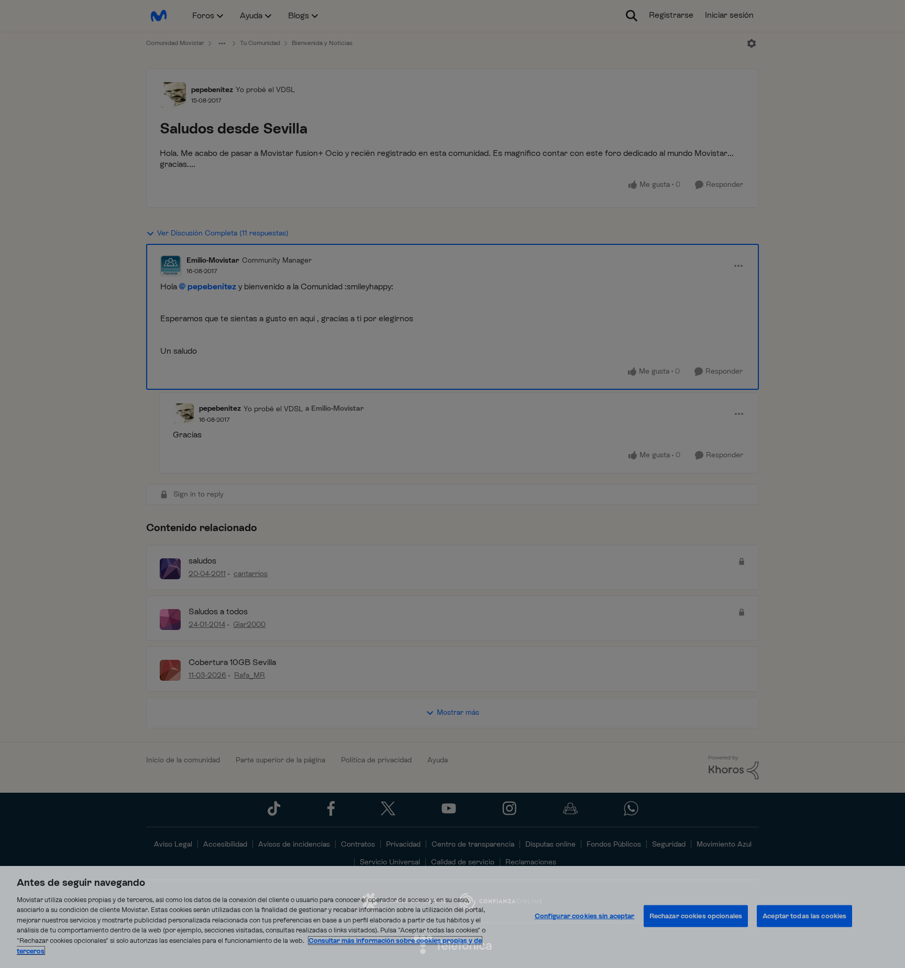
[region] (452, 917)
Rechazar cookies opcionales (696, 916)
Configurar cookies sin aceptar (585, 916)
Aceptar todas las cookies (804, 916)
